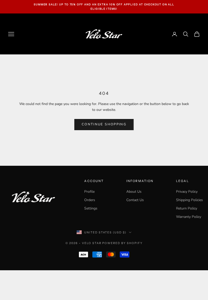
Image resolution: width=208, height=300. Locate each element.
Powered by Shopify (122, 243)
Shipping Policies (189, 200)
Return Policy (186, 208)
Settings (90, 208)
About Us (134, 191)
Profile (89, 191)
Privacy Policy (187, 191)
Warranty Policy (188, 216)
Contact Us (135, 200)
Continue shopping (104, 124)
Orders (89, 200)
